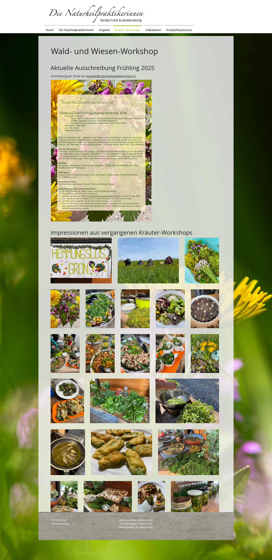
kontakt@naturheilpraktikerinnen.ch (111, 76)
